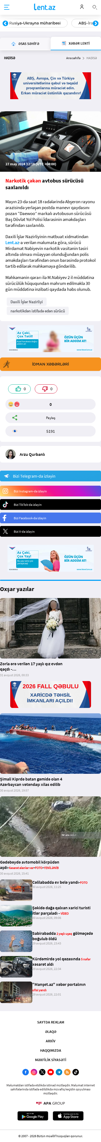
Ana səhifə (73, 58)
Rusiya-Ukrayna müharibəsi (35, 23)
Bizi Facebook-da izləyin (30, 518)
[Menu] (6, 7)
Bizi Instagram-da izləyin (30, 491)
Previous (5, 23)
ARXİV (50, 1041)
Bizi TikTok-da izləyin (28, 505)
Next (95, 23)
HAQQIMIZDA (50, 1050)
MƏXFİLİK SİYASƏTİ (50, 1059)
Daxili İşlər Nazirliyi (27, 301)
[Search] (95, 7)
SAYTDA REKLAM (50, 1022)
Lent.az (12, 242)
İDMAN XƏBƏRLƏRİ (50, 364)
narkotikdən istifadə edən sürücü (38, 310)
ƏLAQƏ (50, 1031)
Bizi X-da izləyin (24, 531)
